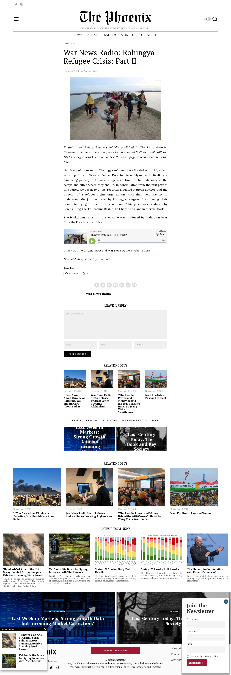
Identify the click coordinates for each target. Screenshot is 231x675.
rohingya (110, 420)
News (66, 44)
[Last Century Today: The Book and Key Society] (141, 439)
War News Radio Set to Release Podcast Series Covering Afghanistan (101, 401)
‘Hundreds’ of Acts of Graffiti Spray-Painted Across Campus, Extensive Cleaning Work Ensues (23, 572)
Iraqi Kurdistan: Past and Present (155, 396)
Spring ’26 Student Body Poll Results (113, 570)
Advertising (177, 648)
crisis (76, 420)
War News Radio (90, 71)
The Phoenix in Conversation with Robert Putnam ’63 (205, 570)
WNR (73, 44)
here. (147, 250)
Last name (192, 631)
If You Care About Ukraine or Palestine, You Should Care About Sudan (74, 401)
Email (189, 643)
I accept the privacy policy (204, 656)
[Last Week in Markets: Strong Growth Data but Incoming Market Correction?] (89, 439)
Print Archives (179, 654)
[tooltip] (15, 4)
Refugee (92, 420)
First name (192, 619)
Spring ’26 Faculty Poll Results (160, 569)
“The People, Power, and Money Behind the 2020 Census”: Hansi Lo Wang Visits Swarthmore (129, 404)
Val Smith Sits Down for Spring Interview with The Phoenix (68, 570)
